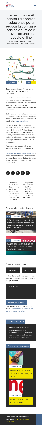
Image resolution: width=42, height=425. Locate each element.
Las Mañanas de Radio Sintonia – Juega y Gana (21, 373)
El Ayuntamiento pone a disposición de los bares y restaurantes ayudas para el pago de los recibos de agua (21, 224)
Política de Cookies (22, 419)
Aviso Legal (10, 421)
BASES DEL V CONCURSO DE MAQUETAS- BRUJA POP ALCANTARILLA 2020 (20, 246)
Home (10, 41)
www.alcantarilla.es (21, 121)
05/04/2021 (11, 83)
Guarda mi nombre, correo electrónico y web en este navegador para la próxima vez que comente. (21, 278)
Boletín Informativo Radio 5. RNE (19, 400)
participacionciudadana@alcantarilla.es (20, 153)
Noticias (29, 41)
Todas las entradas (19, 41)
